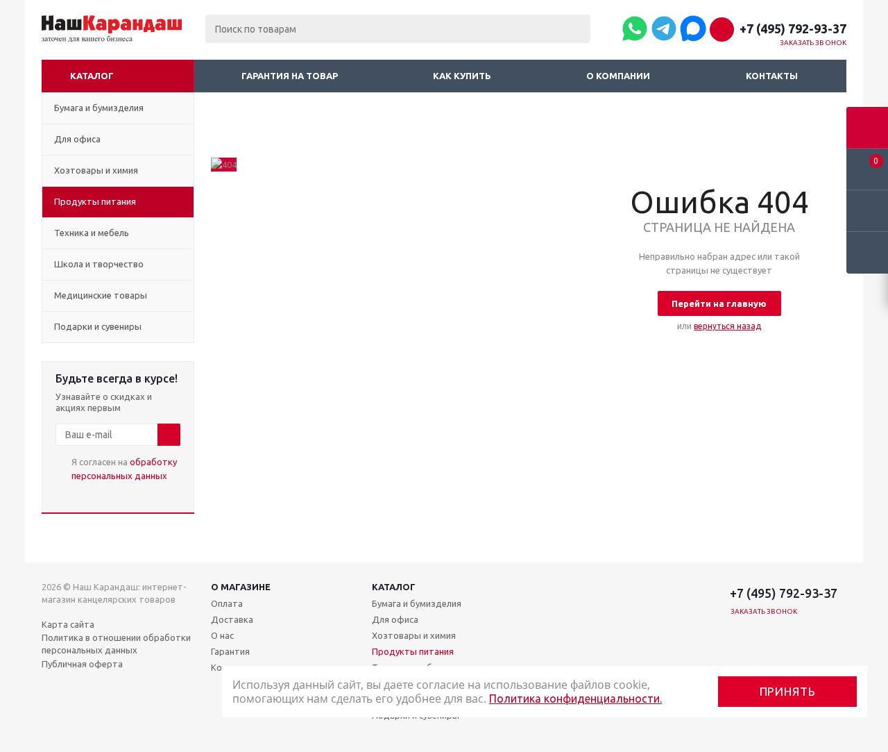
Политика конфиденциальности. (575, 698)
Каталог (92, 76)
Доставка (232, 619)
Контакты (772, 76)
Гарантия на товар (289, 76)
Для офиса (395, 619)
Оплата (227, 603)
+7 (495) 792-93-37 (793, 28)
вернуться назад (727, 326)
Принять (788, 691)
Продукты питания (413, 651)
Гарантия (230, 651)
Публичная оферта (82, 664)
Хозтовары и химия (414, 635)
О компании (618, 76)
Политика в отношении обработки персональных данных (116, 644)
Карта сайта (68, 624)
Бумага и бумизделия (416, 603)
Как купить (462, 76)
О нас (222, 635)
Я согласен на (124, 469)
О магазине (241, 587)
